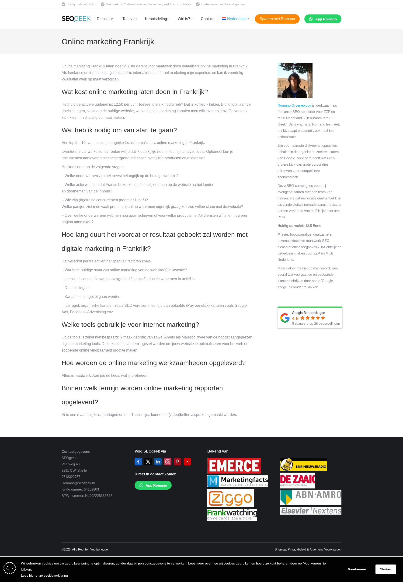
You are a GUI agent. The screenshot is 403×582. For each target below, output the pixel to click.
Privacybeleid (297, 549)
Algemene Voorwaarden (325, 549)
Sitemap (280, 549)
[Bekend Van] (234, 472)
